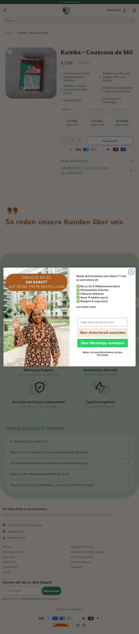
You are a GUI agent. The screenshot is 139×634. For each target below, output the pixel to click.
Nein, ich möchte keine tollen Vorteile (102, 353)
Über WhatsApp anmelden (102, 343)
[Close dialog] (131, 272)
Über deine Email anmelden (102, 332)
